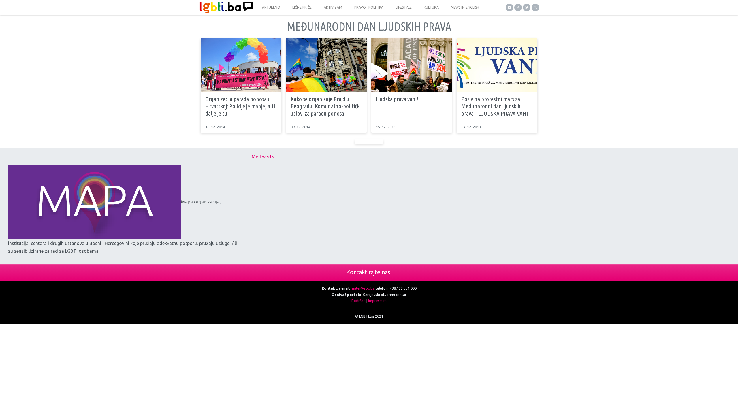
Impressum (377, 301)
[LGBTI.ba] (225, 7)
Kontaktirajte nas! (369, 272)
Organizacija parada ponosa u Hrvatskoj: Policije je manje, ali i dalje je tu (240, 106)
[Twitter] (526, 7)
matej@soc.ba (363, 288)
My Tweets (263, 156)
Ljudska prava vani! (397, 98)
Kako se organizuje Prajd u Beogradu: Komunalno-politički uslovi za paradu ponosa (326, 106)
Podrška (358, 301)
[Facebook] (518, 7)
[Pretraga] (535, 7)
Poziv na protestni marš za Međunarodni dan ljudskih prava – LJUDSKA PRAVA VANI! (495, 106)
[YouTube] (509, 7)
